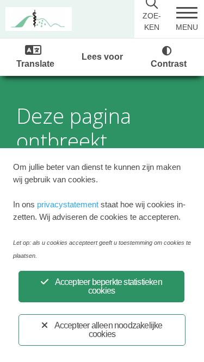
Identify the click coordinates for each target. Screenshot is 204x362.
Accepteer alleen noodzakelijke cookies (108, 330)
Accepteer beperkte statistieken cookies (108, 286)
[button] (186, 19)
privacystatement (67, 204)
